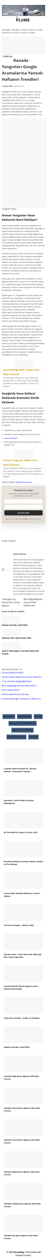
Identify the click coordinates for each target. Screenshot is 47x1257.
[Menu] (5, 20)
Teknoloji (7, 56)
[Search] (43, 20)
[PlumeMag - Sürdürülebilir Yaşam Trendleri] (23, 20)
